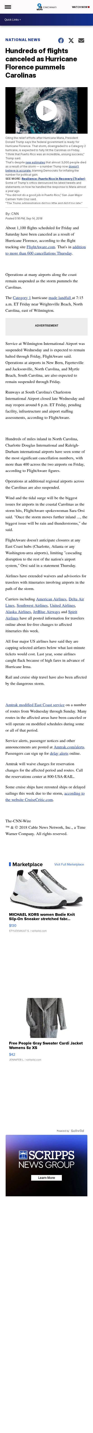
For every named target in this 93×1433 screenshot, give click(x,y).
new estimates (35, 162)
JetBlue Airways (46, 611)
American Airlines (51, 599)
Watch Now (80, 7)
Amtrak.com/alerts (69, 747)
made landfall (60, 297)
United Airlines (62, 605)
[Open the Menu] (7, 6)
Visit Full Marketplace (69, 864)
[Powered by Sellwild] (77, 1130)
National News (22, 39)
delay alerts (59, 753)
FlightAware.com (41, 246)
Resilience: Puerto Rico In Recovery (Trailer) (53, 178)
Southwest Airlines (32, 605)
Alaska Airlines (18, 611)
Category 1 (22, 297)
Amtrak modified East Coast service (35, 704)
